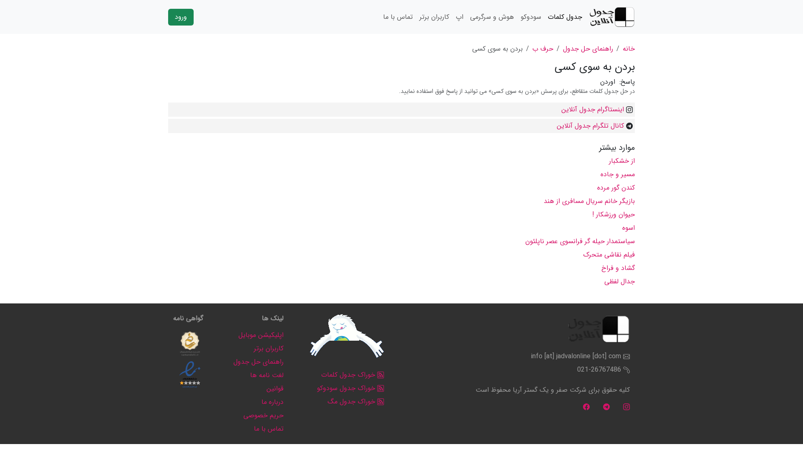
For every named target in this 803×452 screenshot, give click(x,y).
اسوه (628, 228)
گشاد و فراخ (618, 268)
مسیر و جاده (618, 174)
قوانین (275, 388)
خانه (629, 49)
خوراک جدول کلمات (349, 375)
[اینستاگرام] (626, 406)
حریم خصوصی (263, 415)
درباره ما (272, 402)
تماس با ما (398, 17)
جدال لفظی (619, 281)
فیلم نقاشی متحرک (609, 254)
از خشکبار (622, 161)
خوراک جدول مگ (352, 401)
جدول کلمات (565, 17)
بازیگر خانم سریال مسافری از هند (589, 201)
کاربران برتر (434, 17)
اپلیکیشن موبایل (261, 335)
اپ (459, 17)
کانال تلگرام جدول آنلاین (590, 126)
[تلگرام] (606, 406)
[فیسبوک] (586, 406)
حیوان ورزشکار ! (613, 214)
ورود (181, 17)
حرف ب (542, 49)
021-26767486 (599, 370)
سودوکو (531, 17)
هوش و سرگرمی (492, 17)
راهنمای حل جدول (588, 49)
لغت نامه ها (267, 375)
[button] (189, 343)
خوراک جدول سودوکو (347, 388)
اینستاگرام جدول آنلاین (592, 109)
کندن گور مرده (616, 187)
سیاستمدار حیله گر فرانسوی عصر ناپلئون (580, 241)
